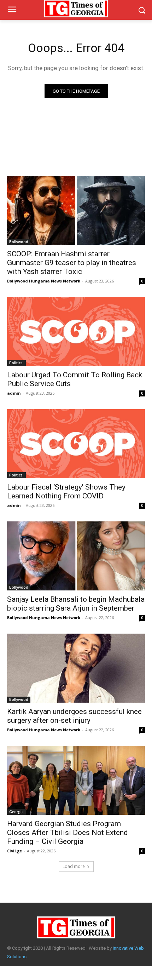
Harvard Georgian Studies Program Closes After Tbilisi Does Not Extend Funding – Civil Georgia (67, 832)
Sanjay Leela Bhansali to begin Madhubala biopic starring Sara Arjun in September (76, 603)
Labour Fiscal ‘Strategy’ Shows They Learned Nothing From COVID (66, 491)
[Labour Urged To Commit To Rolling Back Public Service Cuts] (76, 331)
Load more (74, 866)
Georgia (16, 811)
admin (14, 393)
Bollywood (18, 241)
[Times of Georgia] (76, 927)
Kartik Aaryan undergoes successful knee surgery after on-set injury (74, 716)
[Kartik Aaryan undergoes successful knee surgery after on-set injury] (76, 668)
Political (16, 362)
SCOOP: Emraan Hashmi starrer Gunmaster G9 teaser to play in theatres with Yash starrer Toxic (71, 263)
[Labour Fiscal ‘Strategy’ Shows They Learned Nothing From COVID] (76, 443)
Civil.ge (14, 850)
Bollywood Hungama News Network (43, 281)
